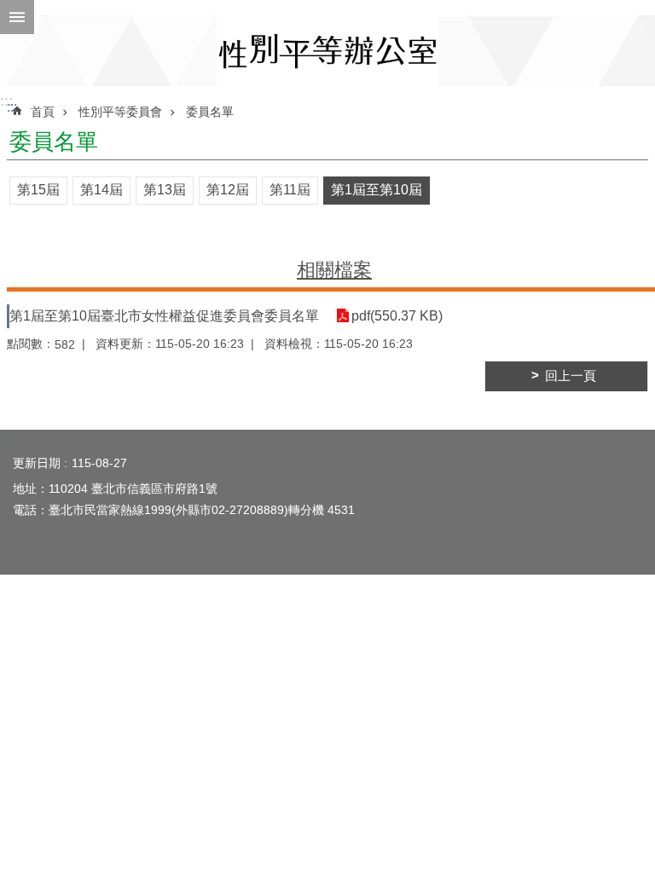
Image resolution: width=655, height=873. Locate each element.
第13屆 (164, 189)
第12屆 (227, 189)
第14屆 (101, 189)
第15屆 (38, 189)
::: (6, 101)
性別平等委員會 (120, 112)
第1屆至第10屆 (376, 189)
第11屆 (290, 189)
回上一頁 (570, 376)
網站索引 (17, 17)
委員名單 (210, 112)
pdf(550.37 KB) (397, 316)
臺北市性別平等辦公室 (327, 50)
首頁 (43, 112)
